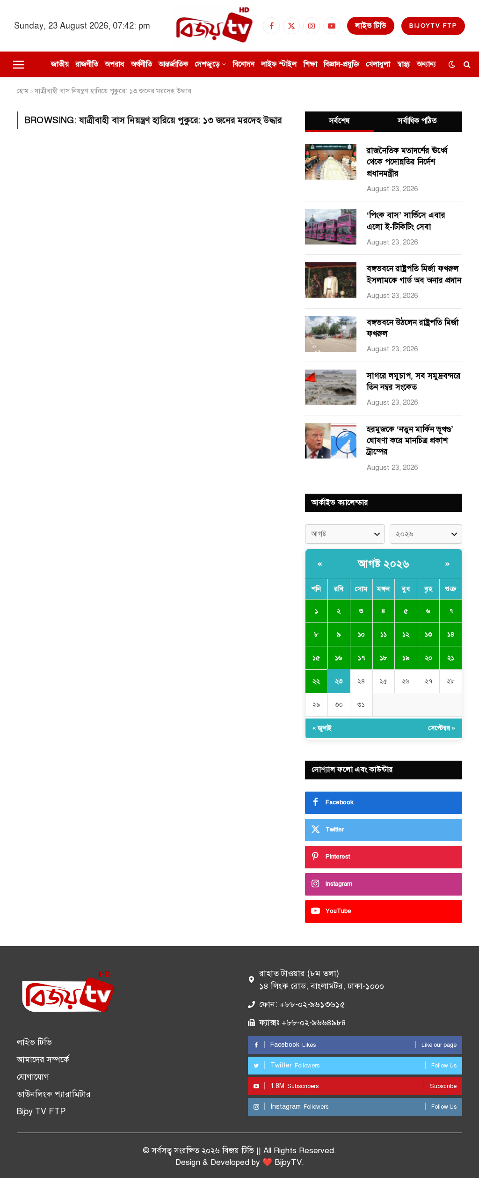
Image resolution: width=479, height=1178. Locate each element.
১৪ (451, 634)
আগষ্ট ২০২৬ (383, 563)
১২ (405, 634)
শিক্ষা (310, 63)
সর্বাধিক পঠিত (417, 121)
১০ (361, 634)
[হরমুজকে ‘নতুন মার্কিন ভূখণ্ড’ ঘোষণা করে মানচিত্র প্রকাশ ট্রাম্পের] (330, 441)
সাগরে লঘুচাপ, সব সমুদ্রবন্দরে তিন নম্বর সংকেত (414, 381)
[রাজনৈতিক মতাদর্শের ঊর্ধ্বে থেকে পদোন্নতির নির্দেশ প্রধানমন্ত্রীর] (330, 162)
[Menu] (18, 64)
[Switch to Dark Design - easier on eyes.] (451, 64)
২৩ (339, 681)
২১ (450, 658)
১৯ (406, 658)
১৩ (428, 634)
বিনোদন (243, 63)
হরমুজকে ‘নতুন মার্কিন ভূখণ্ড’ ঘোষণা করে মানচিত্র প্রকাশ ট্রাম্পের (410, 440)
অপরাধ (114, 63)
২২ (316, 681)
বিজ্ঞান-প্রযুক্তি (341, 63)
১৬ (338, 658)
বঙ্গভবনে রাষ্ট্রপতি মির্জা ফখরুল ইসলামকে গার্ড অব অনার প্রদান (414, 274)
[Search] (466, 64)
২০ (428, 658)
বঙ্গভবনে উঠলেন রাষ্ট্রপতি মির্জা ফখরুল (413, 328)
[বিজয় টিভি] (214, 26)
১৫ (316, 658)
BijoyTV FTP (433, 26)
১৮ (383, 658)
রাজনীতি (86, 63)
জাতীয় (60, 63)
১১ (383, 634)
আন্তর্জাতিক (173, 63)
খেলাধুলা (378, 63)
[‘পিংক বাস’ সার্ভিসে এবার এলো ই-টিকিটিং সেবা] (330, 226)
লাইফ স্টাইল (279, 63)
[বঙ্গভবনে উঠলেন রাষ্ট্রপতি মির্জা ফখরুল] (330, 334)
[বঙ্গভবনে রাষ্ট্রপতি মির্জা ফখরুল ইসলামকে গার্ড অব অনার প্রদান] (330, 280)
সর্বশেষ (339, 121)
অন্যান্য (426, 63)
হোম (23, 91)
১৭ (361, 658)
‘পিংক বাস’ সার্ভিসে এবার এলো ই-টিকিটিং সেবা (406, 220)
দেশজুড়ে (207, 63)
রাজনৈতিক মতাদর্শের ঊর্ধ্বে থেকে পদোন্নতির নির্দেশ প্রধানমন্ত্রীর (407, 162)
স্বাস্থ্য (403, 63)
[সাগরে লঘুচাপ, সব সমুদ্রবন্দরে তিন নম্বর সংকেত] (330, 387)
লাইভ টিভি (370, 25)
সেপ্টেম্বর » (441, 728)
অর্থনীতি (141, 63)
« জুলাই (322, 728)
